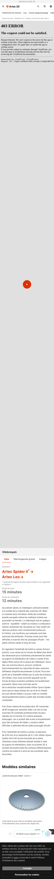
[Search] (38, 6)
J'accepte (27, 868)
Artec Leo (11, 577)
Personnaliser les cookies (27, 874)
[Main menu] (3, 6)
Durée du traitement (10, 597)
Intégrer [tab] (42, 559)
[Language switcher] (51, 6)
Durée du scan (8, 588)
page (16, 857)
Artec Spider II (16, 571)
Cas (25, 13)
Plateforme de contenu (11, 13)
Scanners (6, 567)
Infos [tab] (6, 559)
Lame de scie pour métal (12, 776)
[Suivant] (51, 831)
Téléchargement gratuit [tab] (24, 559)
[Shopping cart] (44, 6)
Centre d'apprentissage (38, 13)
